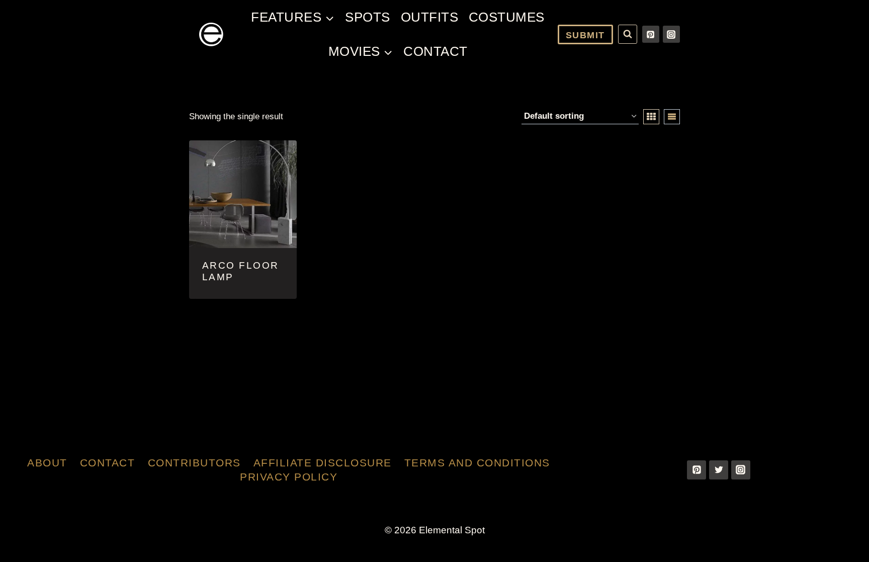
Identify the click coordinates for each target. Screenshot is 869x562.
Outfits (430, 17)
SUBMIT (585, 35)
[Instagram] (671, 34)
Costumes (507, 17)
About (47, 462)
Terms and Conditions (477, 462)
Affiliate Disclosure (322, 462)
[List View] (672, 116)
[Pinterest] (650, 34)
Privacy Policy (288, 477)
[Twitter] (718, 469)
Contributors (194, 462)
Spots (367, 17)
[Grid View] (651, 116)
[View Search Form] (627, 34)
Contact (435, 51)
